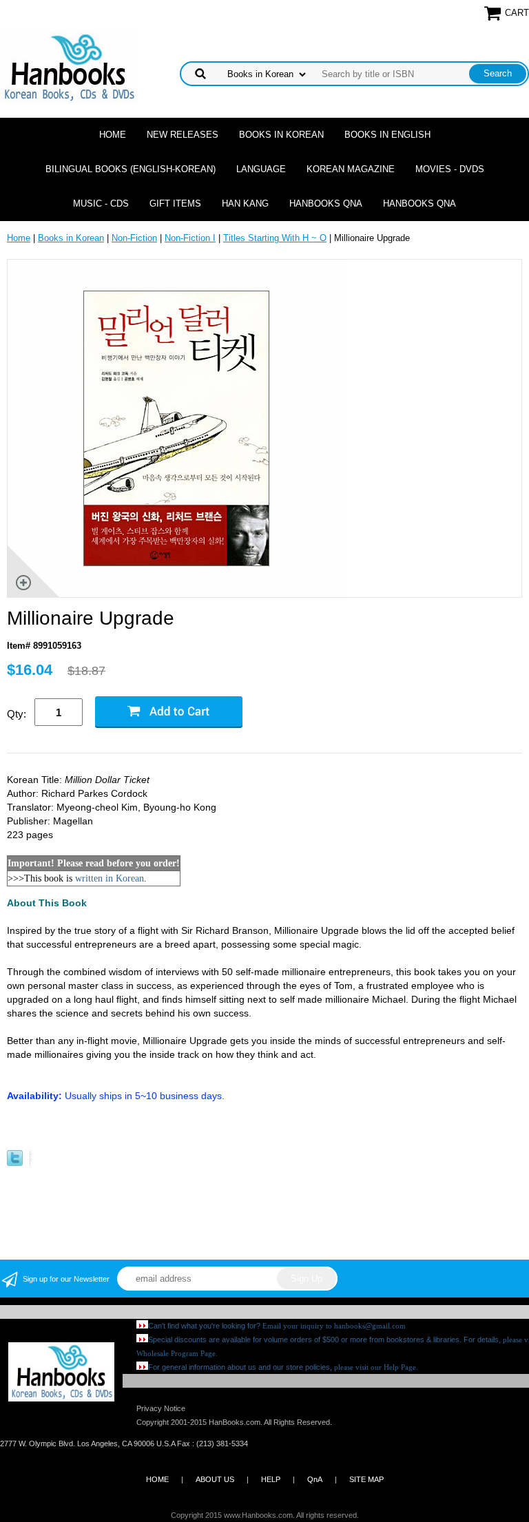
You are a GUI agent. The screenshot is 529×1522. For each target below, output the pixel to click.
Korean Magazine (351, 169)
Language (261, 169)
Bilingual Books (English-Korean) (130, 169)
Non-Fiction (134, 238)
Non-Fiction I (190, 238)
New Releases (182, 134)
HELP (270, 1479)
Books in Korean (281, 134)
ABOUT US (215, 1479)
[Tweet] (15, 1163)
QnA (314, 1479)
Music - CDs (101, 203)
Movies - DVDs (449, 169)
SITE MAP (366, 1479)
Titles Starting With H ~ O (274, 238)
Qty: (16, 714)
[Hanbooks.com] (68, 66)
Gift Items (175, 203)
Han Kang (245, 203)
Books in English (387, 134)
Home (112, 134)
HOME (157, 1479)
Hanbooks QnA (325, 203)
